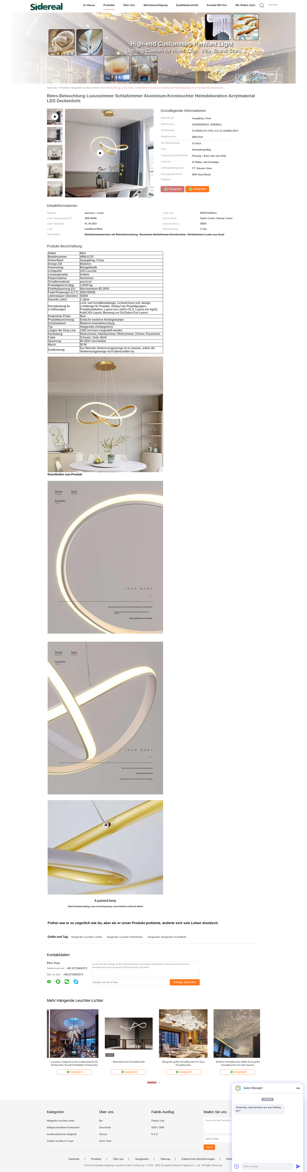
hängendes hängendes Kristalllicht (167, 936)
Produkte (109, 5)
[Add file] (236, 1166)
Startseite (73, 1159)
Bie (101, 1120)
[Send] (298, 1166)
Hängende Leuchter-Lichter (86, 936)
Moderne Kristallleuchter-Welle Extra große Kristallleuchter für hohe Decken (235, 1063)
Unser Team (105, 1141)
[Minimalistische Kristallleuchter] (125, 1033)
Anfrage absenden (184, 982)
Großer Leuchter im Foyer (60, 1141)
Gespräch (175, 189)
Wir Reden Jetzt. (245, 5)
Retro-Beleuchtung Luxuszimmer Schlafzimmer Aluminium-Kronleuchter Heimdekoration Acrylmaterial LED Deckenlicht (162, 87)
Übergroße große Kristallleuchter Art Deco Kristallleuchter (180, 1063)
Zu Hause (89, 5)
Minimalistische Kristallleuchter (126, 1061)
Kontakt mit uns (217, 5)
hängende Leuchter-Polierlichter (125, 936)
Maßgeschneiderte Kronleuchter (63, 1127)
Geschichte (105, 1127)
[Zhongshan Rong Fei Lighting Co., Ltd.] (46, 6)
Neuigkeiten (142, 1159)
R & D (154, 1134)
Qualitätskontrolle (187, 5)
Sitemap (165, 1159)
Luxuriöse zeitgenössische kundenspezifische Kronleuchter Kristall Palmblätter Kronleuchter (71, 1063)
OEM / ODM (157, 1127)
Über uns (129, 5)
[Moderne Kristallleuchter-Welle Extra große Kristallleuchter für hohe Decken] (235, 1033)
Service (103, 1134)
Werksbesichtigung (156, 5)
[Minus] (298, 1088)
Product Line (157, 1120)
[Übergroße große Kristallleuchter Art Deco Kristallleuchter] (180, 1033)
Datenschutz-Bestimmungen (198, 1159)
